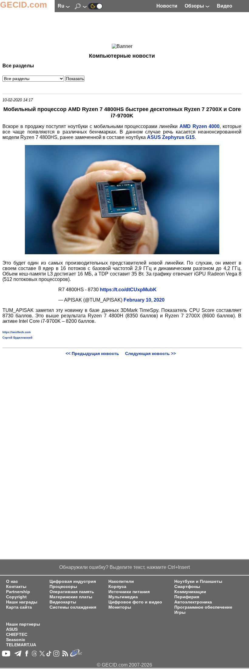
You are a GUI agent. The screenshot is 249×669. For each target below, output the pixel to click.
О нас (12, 581)
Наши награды (21, 602)
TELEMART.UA (21, 645)
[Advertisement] (122, 28)
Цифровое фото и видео (135, 602)
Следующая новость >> (150, 353)
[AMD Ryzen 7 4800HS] (122, 252)
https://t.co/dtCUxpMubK (128, 289)
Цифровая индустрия (72, 581)
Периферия (186, 597)
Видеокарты (62, 602)
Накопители (121, 581)
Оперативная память (71, 592)
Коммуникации (190, 592)
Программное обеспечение (203, 607)
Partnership (18, 592)
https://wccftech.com (16, 332)
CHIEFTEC (16, 634)
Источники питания (129, 592)
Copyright (16, 597)
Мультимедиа (123, 597)
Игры (180, 612)
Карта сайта (19, 607)
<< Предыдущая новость (92, 353)
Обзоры (195, 5)
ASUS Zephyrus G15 (171, 137)
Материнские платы (70, 597)
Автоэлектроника (193, 602)
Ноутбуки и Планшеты (198, 581)
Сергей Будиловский (17, 337)
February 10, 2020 (144, 299)
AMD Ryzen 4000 (199, 126)
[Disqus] (121, 432)
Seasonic (15, 639)
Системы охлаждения (72, 607)
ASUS (12, 629)
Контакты (16, 586)
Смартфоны (187, 586)
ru (62, 5)
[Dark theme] (95, 5)
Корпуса (117, 586)
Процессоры (63, 586)
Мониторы (119, 607)
